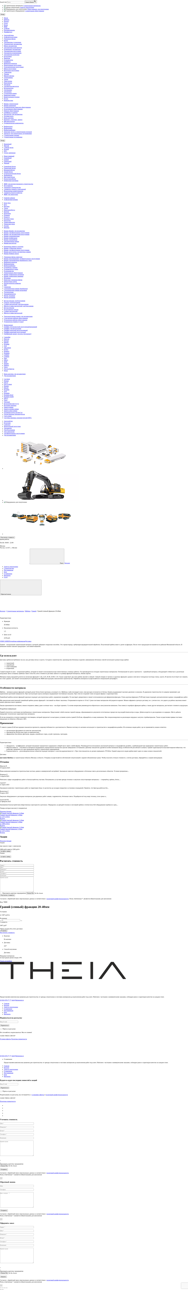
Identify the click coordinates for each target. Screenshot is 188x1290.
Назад (2, 14)
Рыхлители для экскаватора (13, 114)
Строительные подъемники (13, 137)
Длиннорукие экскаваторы (13, 44)
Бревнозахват (8, 325)
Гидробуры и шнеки (10, 267)
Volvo (6, 367)
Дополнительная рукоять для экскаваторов (18, 316)
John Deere (7, 348)
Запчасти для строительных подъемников (18, 133)
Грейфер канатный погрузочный (15, 332)
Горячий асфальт (9, 198)
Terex (5, 400)
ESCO (6, 382)
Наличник (7, 213)
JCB (5, 346)
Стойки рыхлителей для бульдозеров (16, 304)
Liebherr (6, 355)
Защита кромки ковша (11, 409)
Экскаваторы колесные (11, 54)
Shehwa (6, 365)
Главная (6, 1003)
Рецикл (6, 21)
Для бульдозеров (9, 430)
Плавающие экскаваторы (12, 49)
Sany (5, 358)
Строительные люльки (11, 135)
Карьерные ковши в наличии (13, 246)
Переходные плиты (10, 281)
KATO (6, 349)
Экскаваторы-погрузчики (12, 51)
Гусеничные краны (10, 93)
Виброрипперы (9, 264)
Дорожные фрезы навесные (13, 257)
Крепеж (6, 212)
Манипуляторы (9, 76)
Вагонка (6, 206)
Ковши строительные (11, 104)
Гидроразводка (9, 271)
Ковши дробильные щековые (13, 276)
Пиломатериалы (9, 30)
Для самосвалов (9, 432)
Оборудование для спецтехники (38, 9)
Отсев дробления (9, 153)
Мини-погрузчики (10, 69)
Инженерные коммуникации (13, 191)
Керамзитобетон (9, 170)
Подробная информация (17, 641)
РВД (5, 285)
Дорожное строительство (12, 187)
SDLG (6, 360)
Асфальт (6, 28)
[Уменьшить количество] (1, 920)
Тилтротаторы (9, 292)
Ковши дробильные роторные (14, 274)
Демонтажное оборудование (13, 273)
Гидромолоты (8, 60)
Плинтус (7, 217)
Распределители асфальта (12, 283)
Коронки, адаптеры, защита (13, 119)
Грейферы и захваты (11, 112)
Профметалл (8, 32)
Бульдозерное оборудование (13, 109)
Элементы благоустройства (13, 193)
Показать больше (5, 811)
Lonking (6, 356)
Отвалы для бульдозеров (12, 302)
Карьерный (7, 144)
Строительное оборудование (34, 11)
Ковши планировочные (12, 236)
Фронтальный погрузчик (12, 426)
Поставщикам (8, 570)
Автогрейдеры (9, 35)
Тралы (6, 79)
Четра (6, 370)
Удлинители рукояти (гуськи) (14, 322)
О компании (8, 573)
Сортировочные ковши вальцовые (15, 290)
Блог (5, 572)
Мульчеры (7, 278)
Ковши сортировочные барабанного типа (18, 260)
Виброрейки (8, 128)
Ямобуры (7, 58)
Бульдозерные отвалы (11, 309)
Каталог (67, 563)
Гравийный (8, 158)
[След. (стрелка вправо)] (3, 1289)
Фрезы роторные (9, 297)
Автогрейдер (8, 421)
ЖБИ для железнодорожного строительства (18, 184)
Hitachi (6, 342)
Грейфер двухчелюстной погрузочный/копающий (20, 327)
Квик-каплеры (9, 118)
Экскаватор (8, 428)
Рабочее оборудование (11, 111)
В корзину (4, 930)
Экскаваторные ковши (11, 241)
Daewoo (6, 339)
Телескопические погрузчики (14, 67)
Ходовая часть (8, 116)
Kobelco (6, 351)
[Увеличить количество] (21, 920)
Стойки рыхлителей (10, 311)
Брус (5, 204)
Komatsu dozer (8, 395)
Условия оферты (5, 1039)
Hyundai (6, 344)
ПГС (5, 151)
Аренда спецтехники (27, 7)
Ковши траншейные (10, 240)
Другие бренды (9, 369)
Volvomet (7, 402)
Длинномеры (8, 77)
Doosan (6, 341)
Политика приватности (19, 1039)
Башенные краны (9, 95)
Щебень (6, 19)
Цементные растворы (11, 180)
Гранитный (7, 161)
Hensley (6, 386)
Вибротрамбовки (9, 130)
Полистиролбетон (10, 179)
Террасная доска (9, 224)
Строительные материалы (32, 5)
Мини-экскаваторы (10, 46)
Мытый (6, 146)
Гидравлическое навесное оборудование (17, 107)
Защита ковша (8, 407)
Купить (2, 818)
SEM (5, 362)
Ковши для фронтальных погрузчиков (16, 232)
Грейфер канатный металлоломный (16, 330)
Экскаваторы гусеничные (12, 42)
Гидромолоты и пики (11, 269)
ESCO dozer (8, 384)
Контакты (7, 575)
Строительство (9, 568)
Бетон (6, 25)
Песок (6, 18)
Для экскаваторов (10, 376)
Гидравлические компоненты (14, 123)
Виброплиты (8, 126)
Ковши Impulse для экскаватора (14, 231)
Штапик (6, 227)
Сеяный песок (8, 147)
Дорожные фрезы (10, 39)
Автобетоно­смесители (11, 86)
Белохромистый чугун (11, 404)
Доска (6, 208)
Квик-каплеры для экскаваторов (15, 374)
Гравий (6, 159)
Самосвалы (7, 72)
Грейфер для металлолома (12, 328)
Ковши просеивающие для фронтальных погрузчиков (22, 259)
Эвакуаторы (8, 81)
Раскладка (7, 220)
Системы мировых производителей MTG (18, 418)
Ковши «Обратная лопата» (13, 248)
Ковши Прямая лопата (11, 253)
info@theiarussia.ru (18, 1000)
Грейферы (7, 62)
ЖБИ (5, 26)
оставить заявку (5, 851)
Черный (6, 163)
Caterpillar (7, 337)
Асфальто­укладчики (10, 37)
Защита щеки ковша (10, 411)
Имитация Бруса (9, 210)
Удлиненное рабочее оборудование (15, 320)
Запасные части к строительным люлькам (18, 132)
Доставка (28, 641)
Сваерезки (7, 287)
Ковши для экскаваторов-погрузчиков (16, 234)
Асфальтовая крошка (11, 199)
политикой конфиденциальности (58, 899)
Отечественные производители (14, 414)
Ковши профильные (10, 238)
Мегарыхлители (9, 121)
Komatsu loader (9, 396)
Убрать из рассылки (9, 1029)
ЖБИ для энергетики (11, 194)
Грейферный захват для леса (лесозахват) (17, 334)
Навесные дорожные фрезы (13, 280)
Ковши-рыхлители (10, 243)
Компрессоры (8, 100)
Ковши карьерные (10, 105)
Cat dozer (7, 379)
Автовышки (8, 90)
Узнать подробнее (6, 961)
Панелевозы (8, 83)
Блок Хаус (7, 203)
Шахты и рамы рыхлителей (13, 313)
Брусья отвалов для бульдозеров (14, 301)
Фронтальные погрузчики (12, 65)
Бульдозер (7, 423)
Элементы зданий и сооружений (15, 189)
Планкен (7, 215)
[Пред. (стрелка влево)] (1, 1289)
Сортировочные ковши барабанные (16, 288)
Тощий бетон (8, 172)
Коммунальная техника (11, 97)
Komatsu (6, 353)
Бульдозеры (8, 56)
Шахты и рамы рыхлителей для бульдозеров (18, 306)
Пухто (6, 99)
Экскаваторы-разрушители (13, 47)
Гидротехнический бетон (12, 173)
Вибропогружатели (10, 262)
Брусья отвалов (9, 308)
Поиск (61, 563)
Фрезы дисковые (9, 295)
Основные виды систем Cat (13, 412)
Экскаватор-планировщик (12, 53)
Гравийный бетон (10, 166)
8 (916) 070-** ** (5, 1000)
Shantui (6, 363)
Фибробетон (8, 175)
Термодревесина (9, 222)
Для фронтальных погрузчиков (14, 433)
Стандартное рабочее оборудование (16, 318)
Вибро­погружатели (10, 63)
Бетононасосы (8, 88)
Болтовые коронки (10, 405)
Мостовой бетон (9, 177)
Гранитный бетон (10, 168)
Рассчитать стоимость (7, 537)
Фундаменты (8, 186)
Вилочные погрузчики (11, 70)
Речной (6, 149)
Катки (6, 40)
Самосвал (7, 424)
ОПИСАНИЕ (4, 641)
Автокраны (8, 91)
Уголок (6, 226)
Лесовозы (7, 84)
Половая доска (9, 219)
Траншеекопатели (10, 294)
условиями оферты (38, 1095)
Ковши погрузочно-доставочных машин (17, 252)
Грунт (6, 23)
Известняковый (9, 156)
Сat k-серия (7, 416)
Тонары (6, 74)
